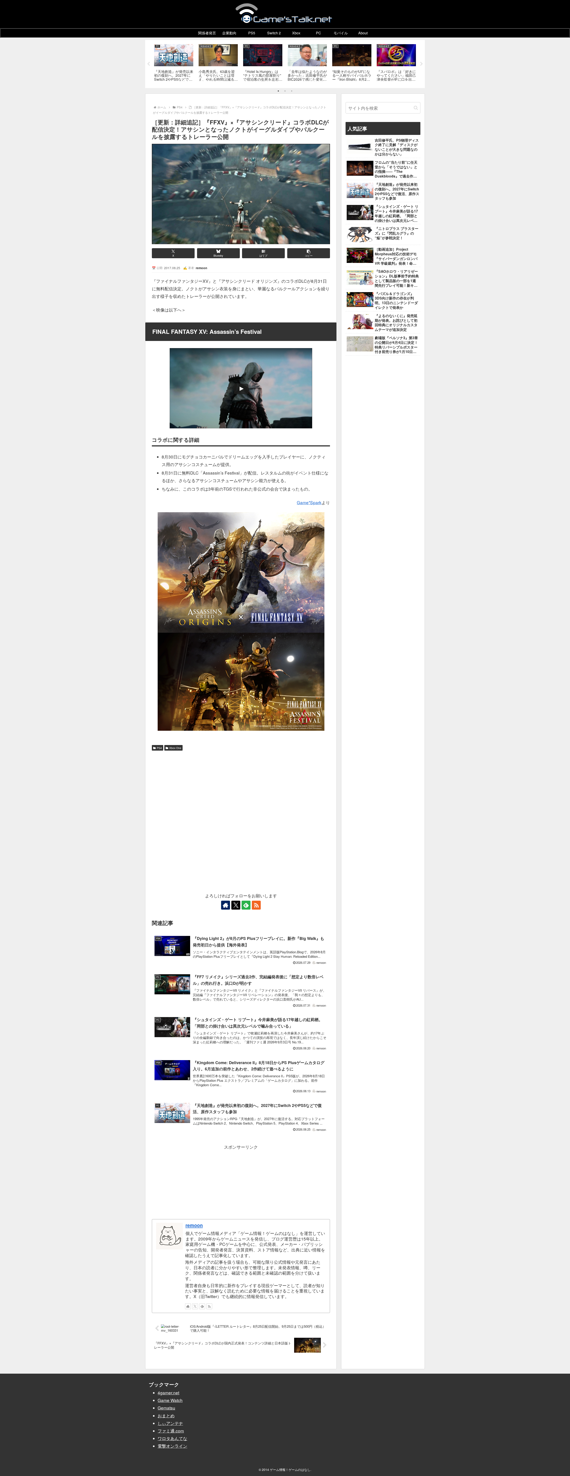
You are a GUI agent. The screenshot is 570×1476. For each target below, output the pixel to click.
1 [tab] (278, 91)
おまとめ (166, 1415)
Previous (148, 64)
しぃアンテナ (170, 1423)
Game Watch (170, 1400)
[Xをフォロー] (235, 905)
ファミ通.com (171, 1431)
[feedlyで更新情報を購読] (246, 905)
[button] (308, 253)
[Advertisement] (241, 786)
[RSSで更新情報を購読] (256, 905)
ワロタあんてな (172, 1438)
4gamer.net (168, 1392)
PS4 (159, 748)
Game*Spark (309, 502)
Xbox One (175, 748)
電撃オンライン (172, 1446)
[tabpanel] (174, 63)
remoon (194, 1225)
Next (421, 64)
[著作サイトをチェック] (225, 905)
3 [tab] (291, 91)
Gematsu (166, 1408)
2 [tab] (285, 91)
